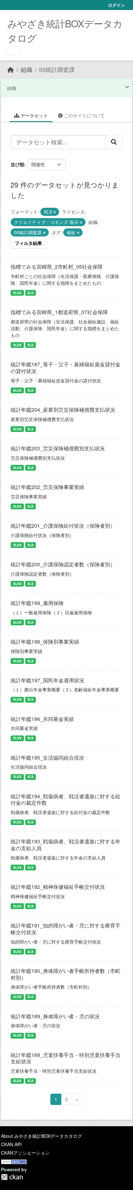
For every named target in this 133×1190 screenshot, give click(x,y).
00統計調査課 (57, 69)
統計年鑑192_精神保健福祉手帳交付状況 (58, 886)
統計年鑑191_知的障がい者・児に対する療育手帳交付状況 (65, 929)
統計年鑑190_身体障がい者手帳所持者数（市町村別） (65, 974)
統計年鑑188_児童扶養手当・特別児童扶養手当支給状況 (65, 1058)
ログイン (116, 5)
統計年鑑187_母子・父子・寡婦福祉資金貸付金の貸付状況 (65, 367)
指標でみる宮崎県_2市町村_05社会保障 (57, 266)
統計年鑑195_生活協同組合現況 (47, 757)
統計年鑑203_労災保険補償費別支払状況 (58, 448)
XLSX (17, 292)
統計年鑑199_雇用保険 (37, 603)
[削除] (54, 212)
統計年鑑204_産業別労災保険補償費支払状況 (63, 409)
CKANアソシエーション (25, 1152)
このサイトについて (84, 115)
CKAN (12, 1177)
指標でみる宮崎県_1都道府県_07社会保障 (59, 312)
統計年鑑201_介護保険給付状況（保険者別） (63, 525)
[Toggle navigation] (14, 50)
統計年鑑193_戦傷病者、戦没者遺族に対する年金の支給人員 (65, 845)
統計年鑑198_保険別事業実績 (45, 641)
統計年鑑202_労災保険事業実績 (47, 487)
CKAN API (11, 1144)
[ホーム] (10, 69)
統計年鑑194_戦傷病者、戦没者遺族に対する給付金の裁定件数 (65, 799)
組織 (26, 69)
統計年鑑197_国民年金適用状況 (47, 680)
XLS (30, 292)
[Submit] (114, 142)
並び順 (17, 164)
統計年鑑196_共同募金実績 (42, 719)
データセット (33, 115)
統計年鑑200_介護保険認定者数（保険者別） (63, 564)
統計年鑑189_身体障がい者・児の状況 (55, 1016)
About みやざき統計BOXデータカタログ (41, 1136)
